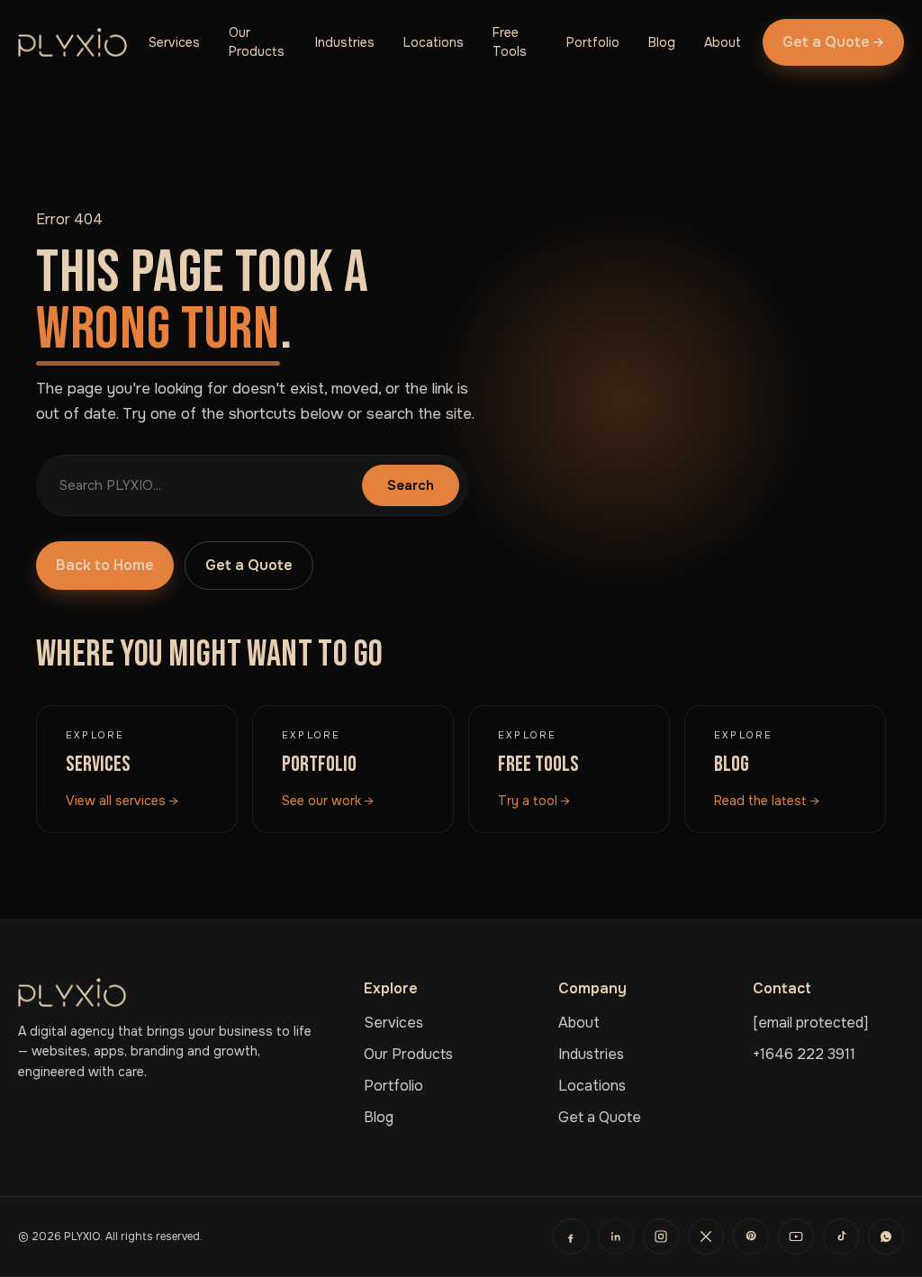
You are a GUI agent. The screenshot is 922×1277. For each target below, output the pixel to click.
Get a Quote (249, 565)
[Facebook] (571, 1236)
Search (410, 485)
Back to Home (105, 565)
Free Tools (510, 41)
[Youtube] (796, 1236)
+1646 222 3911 (804, 1054)
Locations (433, 42)
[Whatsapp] (886, 1236)
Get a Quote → (833, 41)
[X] (706, 1236)
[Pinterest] (751, 1236)
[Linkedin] (616, 1236)
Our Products (257, 41)
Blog (661, 42)
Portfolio (592, 42)
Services (174, 42)
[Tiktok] (841, 1236)
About (722, 42)
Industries (345, 42)
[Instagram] (661, 1236)
